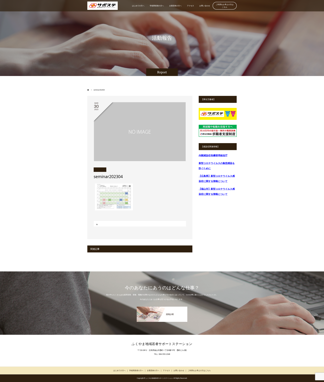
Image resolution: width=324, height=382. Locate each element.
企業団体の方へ (175, 5)
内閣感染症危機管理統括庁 (213, 155)
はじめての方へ (138, 5)
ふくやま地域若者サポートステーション (162, 344)
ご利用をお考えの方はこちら (225, 5)
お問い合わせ (204, 5)
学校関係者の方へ (157, 5)
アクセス (190, 5)
